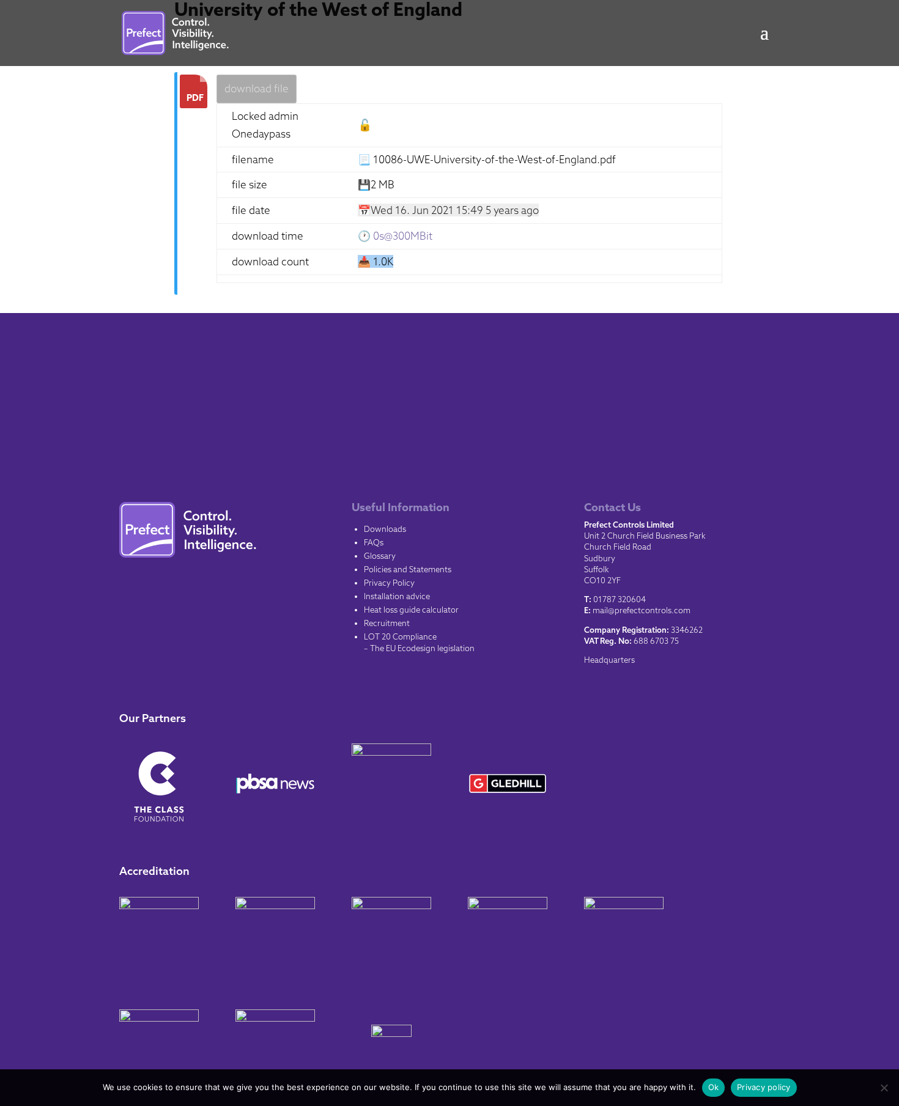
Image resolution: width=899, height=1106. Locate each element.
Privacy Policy (389, 583)
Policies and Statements (407, 569)
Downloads (385, 529)
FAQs (373, 542)
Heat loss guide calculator (411, 609)
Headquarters (609, 660)
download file (256, 88)
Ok (713, 1087)
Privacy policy (764, 1087)
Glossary (380, 556)
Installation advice (397, 596)
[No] (884, 1088)
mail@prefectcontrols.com (641, 610)
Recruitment (387, 623)
